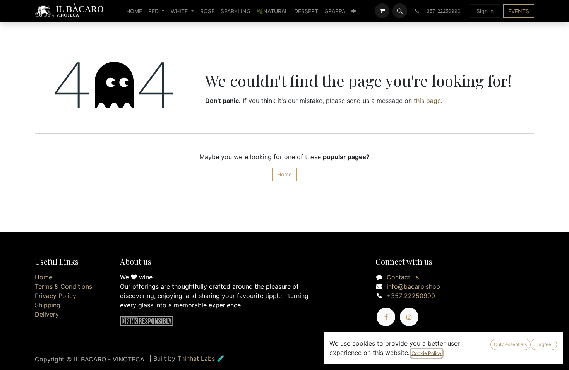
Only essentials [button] (510, 344)
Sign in (485, 11)
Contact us (403, 277)
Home (284, 174)
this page (427, 100)
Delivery (47, 314)
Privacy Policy (55, 296)
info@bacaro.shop (413, 286)
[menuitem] (134, 11)
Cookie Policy (426, 353)
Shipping (47, 305)
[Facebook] (386, 317)
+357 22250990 (411, 296)
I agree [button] (543, 344)
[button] (399, 10)
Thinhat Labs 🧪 (201, 358)
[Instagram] (409, 317)
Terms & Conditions (63, 286)
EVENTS (518, 11)
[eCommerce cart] (382, 10)
